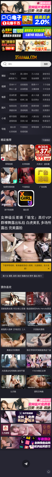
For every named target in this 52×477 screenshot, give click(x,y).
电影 (3, 97)
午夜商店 (24, 127)
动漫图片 (46, 105)
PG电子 (13, 74)
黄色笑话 (35, 121)
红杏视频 (13, 131)
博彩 (3, 75)
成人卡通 (35, 95)
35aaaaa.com (26, 57)
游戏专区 (46, 74)
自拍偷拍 (24, 84)
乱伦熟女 (35, 99)
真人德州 (24, 74)
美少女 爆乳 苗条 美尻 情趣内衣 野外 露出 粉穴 (22, 276)
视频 (3, 86)
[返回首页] (48, 471)
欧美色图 (35, 105)
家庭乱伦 (24, 116)
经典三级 (24, 99)
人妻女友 (35, 116)
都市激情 (13, 116)
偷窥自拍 (13, 105)
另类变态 (46, 99)
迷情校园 (13, 121)
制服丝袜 (13, 99)
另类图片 (46, 110)
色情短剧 (24, 131)
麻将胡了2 (13, 78)
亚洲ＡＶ (13, 84)
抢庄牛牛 (46, 78)
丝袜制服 (24, 89)
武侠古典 (46, 116)
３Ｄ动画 (46, 84)
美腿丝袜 (13, 110)
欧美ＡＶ (35, 84)
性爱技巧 (46, 121)
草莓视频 (35, 127)
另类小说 (24, 121)
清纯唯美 (24, 110)
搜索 (46, 64)
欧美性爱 (46, 95)
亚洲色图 (24, 105)
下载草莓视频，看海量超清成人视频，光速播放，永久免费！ (26, 267)
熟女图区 (35, 110)
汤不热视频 (46, 127)
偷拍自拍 (24, 95)
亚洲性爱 (13, 95)
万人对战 (35, 74)
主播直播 (35, 89)
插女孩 (13, 127)
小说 (3, 118)
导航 (3, 128)
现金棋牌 (35, 78)
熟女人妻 (13, 89)
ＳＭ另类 (46, 89)
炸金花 (24, 78)
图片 (3, 107)
